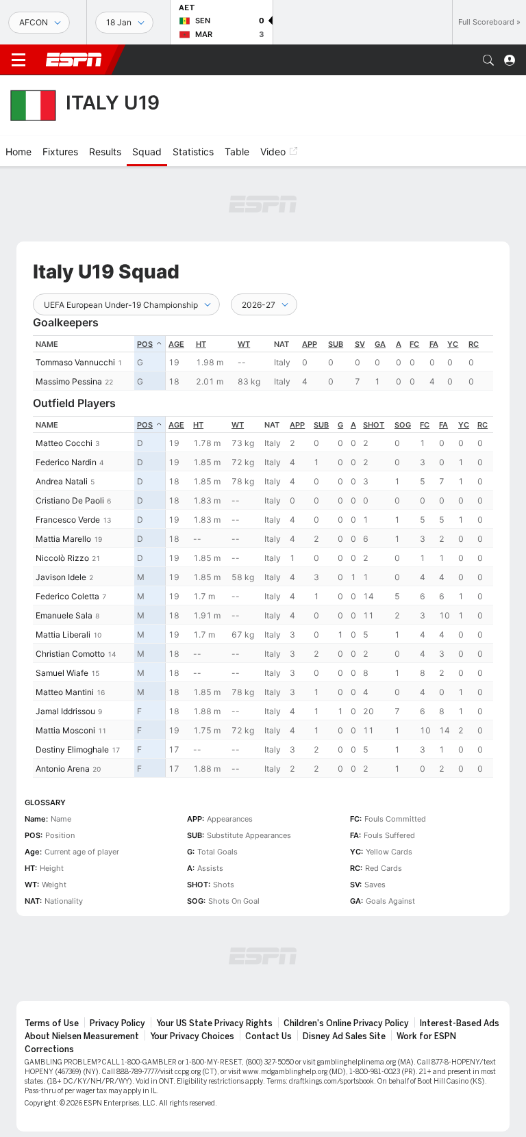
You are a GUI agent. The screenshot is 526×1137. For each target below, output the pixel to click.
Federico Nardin (66, 462)
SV (360, 344)
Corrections (49, 1049)
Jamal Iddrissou (65, 711)
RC (473, 344)
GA (380, 344)
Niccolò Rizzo (62, 558)
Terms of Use (52, 1023)
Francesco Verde (68, 519)
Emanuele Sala (64, 615)
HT (201, 344)
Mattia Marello (63, 539)
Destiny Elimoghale (72, 749)
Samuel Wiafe (62, 673)
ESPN (74, 59)
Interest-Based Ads (459, 1023)
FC (414, 344)
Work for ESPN (426, 1036)
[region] (329, 363)
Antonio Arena (63, 768)
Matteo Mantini (65, 692)
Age (176, 344)
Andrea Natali (62, 481)
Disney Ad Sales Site (344, 1036)
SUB (335, 344)
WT (244, 344)
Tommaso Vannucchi (75, 362)
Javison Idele (61, 577)
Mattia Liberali (63, 634)
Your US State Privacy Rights (214, 1023)
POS (145, 344)
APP (309, 344)
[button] (488, 60)
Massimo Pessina (69, 381)
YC (452, 344)
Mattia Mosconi (65, 730)
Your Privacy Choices (192, 1036)
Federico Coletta (67, 596)
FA (433, 344)
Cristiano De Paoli (70, 500)
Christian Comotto (70, 654)
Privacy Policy (117, 1023)
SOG (402, 425)
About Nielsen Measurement (82, 1036)
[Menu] (18, 60)
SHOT (373, 425)
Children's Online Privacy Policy (346, 1023)
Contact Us (268, 1036)
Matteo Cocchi (64, 443)
